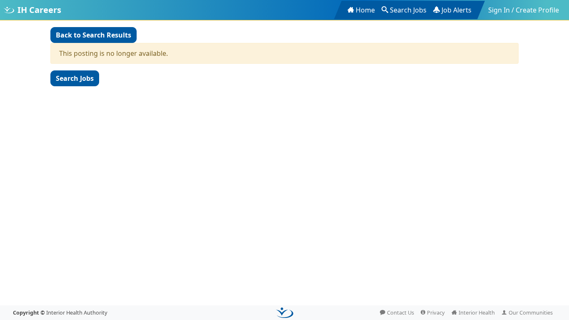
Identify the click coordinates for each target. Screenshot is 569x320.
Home (365, 10)
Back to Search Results (93, 35)
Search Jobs (408, 10)
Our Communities (531, 312)
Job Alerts (457, 10)
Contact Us (400, 312)
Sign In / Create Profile (523, 10)
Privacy (436, 312)
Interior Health (477, 312)
